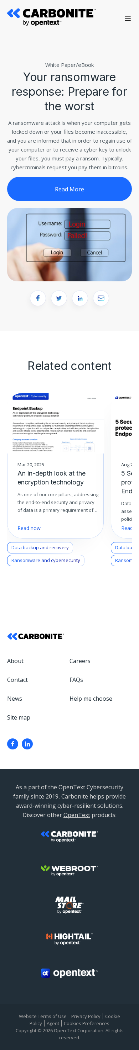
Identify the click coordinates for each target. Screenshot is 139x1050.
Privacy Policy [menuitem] (86, 1016)
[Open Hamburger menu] (128, 18)
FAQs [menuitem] (76, 680)
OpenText (76, 815)
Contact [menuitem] (17, 680)
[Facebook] (12, 743)
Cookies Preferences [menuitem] (86, 1023)
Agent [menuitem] (53, 1023)
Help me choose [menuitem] (91, 698)
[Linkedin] (27, 743)
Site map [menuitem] (18, 717)
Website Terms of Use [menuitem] (43, 1016)
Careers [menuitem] (80, 661)
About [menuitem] (15, 661)
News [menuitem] (14, 698)
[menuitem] (12, 743)
